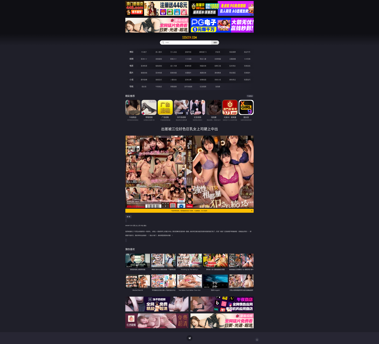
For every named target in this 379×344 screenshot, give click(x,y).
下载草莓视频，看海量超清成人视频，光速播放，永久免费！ (189, 211)
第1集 (128, 217)
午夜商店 (159, 86)
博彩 (131, 52)
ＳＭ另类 (247, 59)
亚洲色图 (159, 73)
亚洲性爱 (144, 66)
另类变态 (247, 66)
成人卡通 (173, 66)
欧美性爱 (188, 66)
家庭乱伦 (159, 80)
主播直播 (232, 59)
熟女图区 (232, 73)
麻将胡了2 (203, 52)
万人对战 (173, 52)
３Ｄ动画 (188, 59)
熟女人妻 (203, 59)
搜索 (215, 42)
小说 (131, 79)
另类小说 (218, 80)
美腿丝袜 (203, 73)
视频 (131, 59)
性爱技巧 (247, 80)
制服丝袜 (203, 66)
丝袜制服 (218, 59)
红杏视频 (203, 86)
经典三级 (218, 66)
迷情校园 (203, 80)
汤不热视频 (188, 86)
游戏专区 (188, 52)
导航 (131, 86)
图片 (131, 72)
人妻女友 (173, 80)
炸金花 (217, 52)
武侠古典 (188, 80)
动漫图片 (188, 73)
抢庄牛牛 (247, 52)
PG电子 (144, 52)
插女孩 (144, 86)
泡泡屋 (217, 86)
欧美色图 (173, 73)
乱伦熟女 (232, 66)
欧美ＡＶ (173, 59)
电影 (131, 65)
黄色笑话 (232, 80)
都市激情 (144, 80)
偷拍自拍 (159, 66)
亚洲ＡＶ (144, 59)
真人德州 (159, 52)
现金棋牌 (232, 52)
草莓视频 (173, 86)
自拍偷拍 (159, 59)
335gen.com (189, 37)
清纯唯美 (218, 73)
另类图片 (247, 73)
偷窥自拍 (144, 73)
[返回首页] (257, 339)
